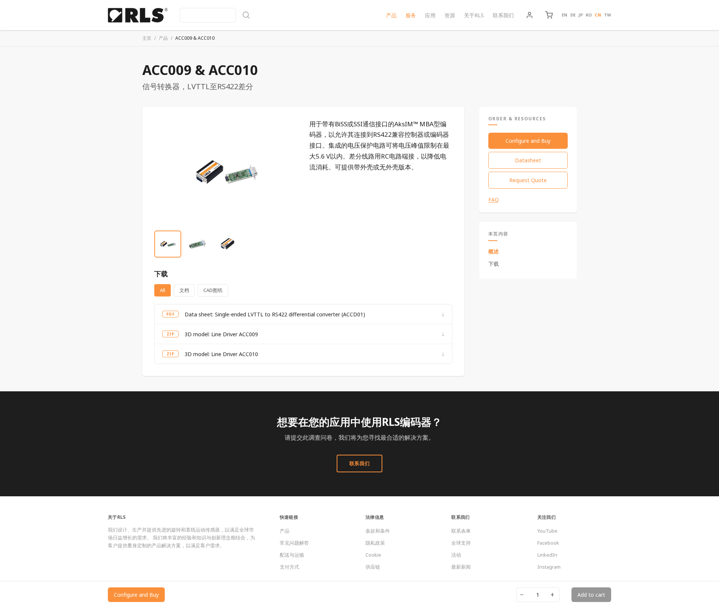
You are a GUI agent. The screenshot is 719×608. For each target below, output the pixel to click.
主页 (146, 38)
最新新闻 (461, 566)
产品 (391, 15)
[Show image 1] (167, 244)
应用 (430, 15)
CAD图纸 (212, 290)
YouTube (547, 530)
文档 (184, 290)
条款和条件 (377, 530)
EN (564, 15)
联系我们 (503, 15)
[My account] (529, 15)
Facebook (548, 542)
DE (573, 15)
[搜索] (215, 15)
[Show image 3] (227, 244)
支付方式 (289, 566)
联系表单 (461, 530)
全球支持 (461, 542)
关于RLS (474, 15)
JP (581, 15)
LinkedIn (547, 554)
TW (607, 15)
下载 (493, 263)
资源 (450, 15)
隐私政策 (375, 542)
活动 (456, 554)
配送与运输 (292, 554)
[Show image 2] (197, 244)
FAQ (493, 199)
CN (598, 15)
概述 (493, 251)
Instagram (549, 566)
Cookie (373, 554)
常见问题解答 (294, 542)
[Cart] (549, 15)
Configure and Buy (528, 140)
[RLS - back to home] (138, 14)
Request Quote (528, 180)
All (162, 290)
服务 (411, 15)
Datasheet (528, 160)
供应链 (372, 566)
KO (589, 15)
